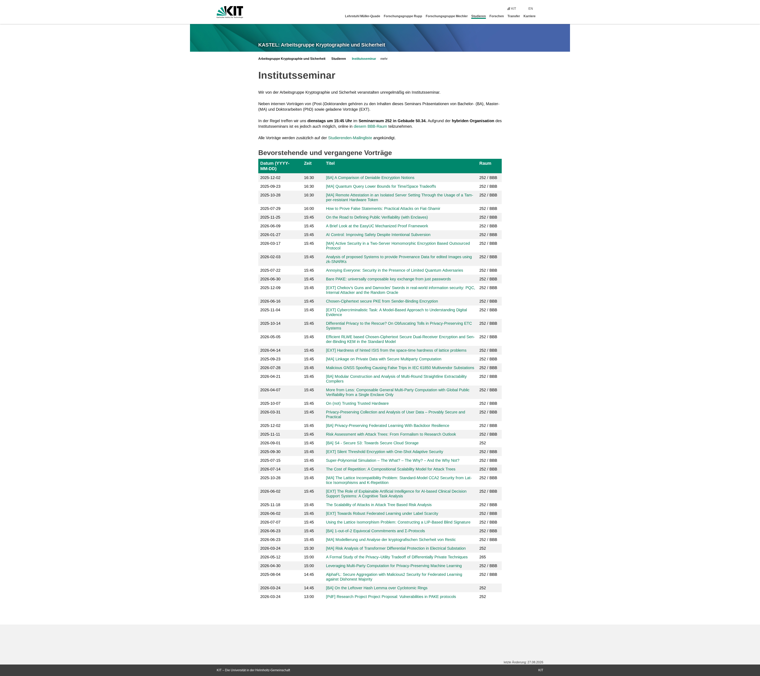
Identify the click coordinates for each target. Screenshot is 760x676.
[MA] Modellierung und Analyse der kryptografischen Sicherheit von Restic (391, 539)
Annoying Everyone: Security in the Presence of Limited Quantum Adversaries (394, 270)
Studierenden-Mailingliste (350, 138)
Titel (330, 163)
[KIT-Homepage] (230, 12)
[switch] (541, 8)
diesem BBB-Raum (370, 126)
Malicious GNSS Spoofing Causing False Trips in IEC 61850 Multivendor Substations (400, 368)
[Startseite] (542, 16)
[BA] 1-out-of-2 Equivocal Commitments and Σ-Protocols (375, 531)
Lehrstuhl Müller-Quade (362, 16)
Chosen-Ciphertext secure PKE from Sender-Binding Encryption (382, 301)
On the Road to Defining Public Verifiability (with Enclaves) (377, 217)
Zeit (308, 163)
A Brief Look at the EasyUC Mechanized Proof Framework (377, 226)
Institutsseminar (364, 58)
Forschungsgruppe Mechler (447, 16)
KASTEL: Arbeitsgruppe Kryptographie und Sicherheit (321, 45)
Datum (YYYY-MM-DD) (274, 166)
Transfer (513, 16)
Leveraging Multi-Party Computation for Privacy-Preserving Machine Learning (394, 566)
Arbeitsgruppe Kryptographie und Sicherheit (291, 58)
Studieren (478, 16)
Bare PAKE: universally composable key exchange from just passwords (388, 279)
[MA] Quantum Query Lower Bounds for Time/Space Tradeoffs (381, 186)
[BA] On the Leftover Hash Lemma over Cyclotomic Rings (377, 588)
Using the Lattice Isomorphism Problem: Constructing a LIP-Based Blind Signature (398, 522)
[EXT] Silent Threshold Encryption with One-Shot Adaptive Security (384, 451)
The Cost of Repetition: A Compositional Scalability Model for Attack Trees (390, 469)
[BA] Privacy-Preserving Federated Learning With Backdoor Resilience (387, 425)
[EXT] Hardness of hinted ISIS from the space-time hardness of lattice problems (396, 350)
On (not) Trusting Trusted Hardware (357, 403)
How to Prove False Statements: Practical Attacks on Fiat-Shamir (383, 208)
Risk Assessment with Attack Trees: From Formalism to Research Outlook (391, 434)
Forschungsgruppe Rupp (403, 16)
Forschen (496, 16)
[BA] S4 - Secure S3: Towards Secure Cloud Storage (372, 443)
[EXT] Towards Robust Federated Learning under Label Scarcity (382, 513)
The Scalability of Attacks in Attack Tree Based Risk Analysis (379, 505)
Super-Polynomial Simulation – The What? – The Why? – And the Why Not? (392, 460)
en (530, 8)
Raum (485, 163)
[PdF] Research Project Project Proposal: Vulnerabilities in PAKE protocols (391, 596)
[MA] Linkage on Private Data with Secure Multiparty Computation (383, 359)
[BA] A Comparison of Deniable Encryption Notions (370, 177)
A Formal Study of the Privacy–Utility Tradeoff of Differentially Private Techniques (397, 557)
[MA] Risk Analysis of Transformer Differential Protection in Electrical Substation (396, 548)
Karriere (529, 16)
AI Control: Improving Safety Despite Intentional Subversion (378, 234)
